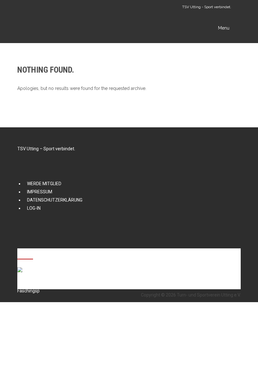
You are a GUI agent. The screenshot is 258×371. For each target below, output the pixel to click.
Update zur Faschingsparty (79, 269)
